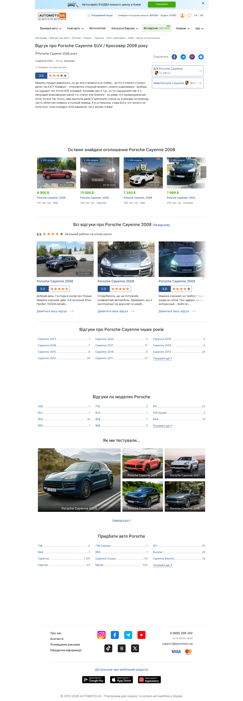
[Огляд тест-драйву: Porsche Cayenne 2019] (185, 497)
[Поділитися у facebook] (174, 57)
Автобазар (41, 37)
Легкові (76, 37)
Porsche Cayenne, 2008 (51, 197)
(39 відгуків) (161, 225)
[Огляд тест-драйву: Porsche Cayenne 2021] (185, 464)
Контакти (57, 639)
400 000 (153, 15)
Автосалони (97, 28)
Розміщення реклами (65, 644)
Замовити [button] (162, 4)
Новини (181, 28)
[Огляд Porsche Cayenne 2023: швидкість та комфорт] (142, 464)
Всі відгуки (157, 28)
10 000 (172, 15)
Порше (87, 37)
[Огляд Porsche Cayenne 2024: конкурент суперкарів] (79, 481)
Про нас (56, 633)
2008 (131, 37)
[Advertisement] (92, 122)
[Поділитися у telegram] (183, 57)
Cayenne (99, 37)
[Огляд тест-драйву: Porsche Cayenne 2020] (142, 497)
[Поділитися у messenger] (201, 57)
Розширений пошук (101, 15)
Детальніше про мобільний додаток (121, 669)
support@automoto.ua (177, 643)
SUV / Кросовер (116, 37)
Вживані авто (49, 28)
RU (202, 15)
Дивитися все (120, 520)
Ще (198, 28)
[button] (203, 172)
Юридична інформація (65, 650)
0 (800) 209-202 (181, 633)
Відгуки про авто (59, 37)
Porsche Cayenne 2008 (55, 281)
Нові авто (73, 28)
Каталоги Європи (123, 28)
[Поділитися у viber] (192, 57)
